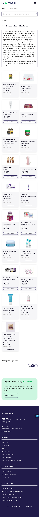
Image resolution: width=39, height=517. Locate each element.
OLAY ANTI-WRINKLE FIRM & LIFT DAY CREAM (10, 280)
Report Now (9, 395)
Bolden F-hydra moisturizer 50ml (8, 309)
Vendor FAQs (6, 451)
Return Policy (6, 477)
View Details (10, 95)
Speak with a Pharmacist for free (12, 491)
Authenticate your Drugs (10, 500)
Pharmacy (4, 8)
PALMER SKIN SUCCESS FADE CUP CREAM (28, 225)
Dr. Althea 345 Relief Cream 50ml (10, 114)
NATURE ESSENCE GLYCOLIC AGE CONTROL (9, 86)
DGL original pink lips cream (27, 281)
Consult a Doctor (7, 488)
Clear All (35, 20)
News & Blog (6, 445)
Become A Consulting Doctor (11, 460)
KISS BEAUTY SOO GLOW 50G (9, 169)
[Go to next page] (35, 365)
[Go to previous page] (29, 365)
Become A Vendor (8, 454)
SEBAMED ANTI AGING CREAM (26, 87)
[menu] (35, 3)
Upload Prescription (8, 494)
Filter (5, 21)
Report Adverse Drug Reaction (12, 497)
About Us (5, 442)
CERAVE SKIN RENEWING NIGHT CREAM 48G (9, 196)
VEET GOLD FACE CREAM (9, 226)
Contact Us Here (7, 457)
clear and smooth (27, 115)
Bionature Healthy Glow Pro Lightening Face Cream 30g (10, 141)
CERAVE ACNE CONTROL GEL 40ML (28, 252)
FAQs (3, 448)
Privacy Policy (6, 471)
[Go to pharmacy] (35, 14)
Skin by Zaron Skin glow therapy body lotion (27, 308)
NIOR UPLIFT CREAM (28, 170)
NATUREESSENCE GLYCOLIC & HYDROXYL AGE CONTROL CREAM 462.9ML (9, 338)
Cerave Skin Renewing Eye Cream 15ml (28, 196)
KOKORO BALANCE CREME (9, 252)
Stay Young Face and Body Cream (28, 142)
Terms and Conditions (9, 474)
